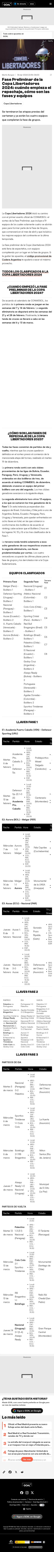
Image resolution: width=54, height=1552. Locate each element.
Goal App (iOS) (15, 1505)
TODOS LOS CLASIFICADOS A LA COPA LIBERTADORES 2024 (25, 273)
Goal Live (25, 1505)
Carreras (28, 1502)
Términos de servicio (36, 1499)
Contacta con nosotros (18, 1499)
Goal (15, 1526)
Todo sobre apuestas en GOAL (13, 35)
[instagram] (27, 1493)
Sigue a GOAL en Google (29, 1410)
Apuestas (34, 1505)
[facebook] (22, 1493)
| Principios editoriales (41, 29)
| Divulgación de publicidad (25, 29)
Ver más (27, 1459)
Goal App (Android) (40, 1502)
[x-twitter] (32, 1493)
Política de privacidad (14, 1502)
